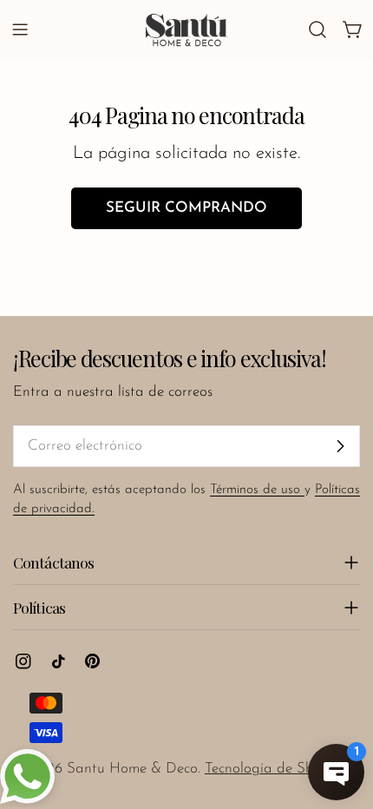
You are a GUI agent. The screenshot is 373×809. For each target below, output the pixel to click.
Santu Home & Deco (132, 768)
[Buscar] (317, 29)
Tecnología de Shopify (275, 768)
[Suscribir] (340, 446)
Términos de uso (257, 490)
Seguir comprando (186, 208)
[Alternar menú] (20, 29)
